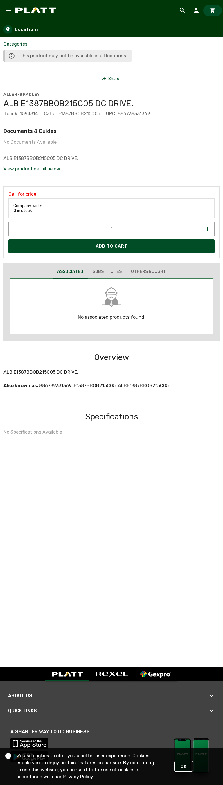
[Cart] (212, 10)
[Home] (36, 10)
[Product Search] (182, 10)
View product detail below (31, 169)
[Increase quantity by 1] (207, 229)
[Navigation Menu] (8, 10)
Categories (15, 44)
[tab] (70, 272)
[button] (110, 78)
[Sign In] (196, 10)
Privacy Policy (78, 776)
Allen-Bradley (21, 94)
